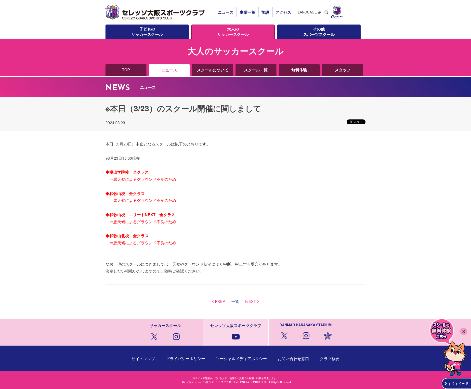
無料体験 (299, 70)
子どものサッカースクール (147, 31)
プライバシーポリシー (185, 358)
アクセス (283, 12)
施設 (265, 12)
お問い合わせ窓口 (293, 358)
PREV (220, 302)
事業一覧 (247, 12)
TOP (126, 70)
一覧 (235, 302)
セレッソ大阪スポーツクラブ (155, 12)
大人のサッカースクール (233, 31)
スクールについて (212, 70)
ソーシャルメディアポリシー (241, 358)
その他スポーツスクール (319, 31)
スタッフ (343, 70)
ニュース (226, 12)
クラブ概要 (330, 358)
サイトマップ (143, 358)
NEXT (250, 302)
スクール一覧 (256, 70)
